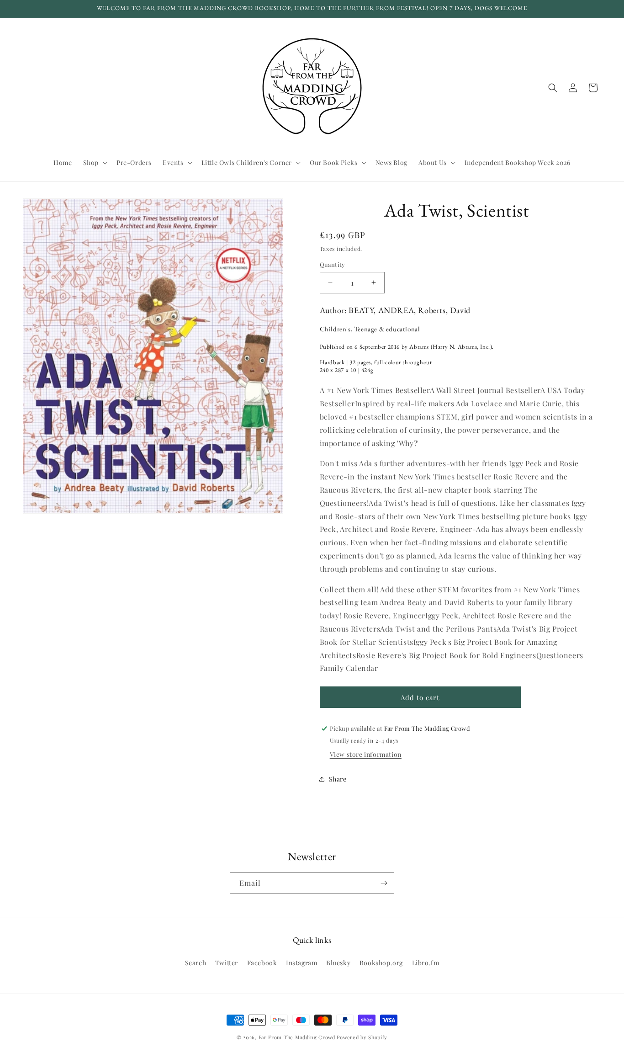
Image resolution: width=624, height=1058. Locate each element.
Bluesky (338, 962)
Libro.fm (425, 962)
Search (195, 962)
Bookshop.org (381, 962)
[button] (94, 162)
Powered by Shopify (362, 1037)
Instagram (301, 962)
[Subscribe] (384, 883)
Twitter (226, 962)
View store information (366, 754)
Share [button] (338, 779)
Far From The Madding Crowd (297, 1037)
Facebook (262, 962)
